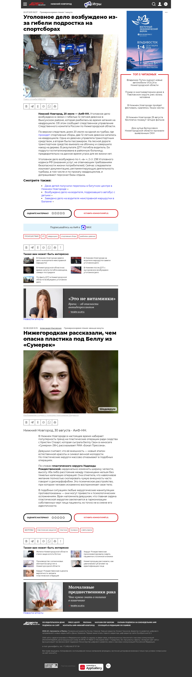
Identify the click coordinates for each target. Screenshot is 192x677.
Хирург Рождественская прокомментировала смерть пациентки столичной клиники (98, 554)
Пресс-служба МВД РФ (34, 99)
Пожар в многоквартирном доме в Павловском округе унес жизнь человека (144, 95)
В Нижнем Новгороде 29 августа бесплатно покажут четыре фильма (144, 118)
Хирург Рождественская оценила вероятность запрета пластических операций (52, 573)
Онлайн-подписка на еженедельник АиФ (136, 622)
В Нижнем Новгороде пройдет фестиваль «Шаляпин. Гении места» (144, 106)
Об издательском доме (53, 622)
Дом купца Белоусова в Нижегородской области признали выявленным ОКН (144, 131)
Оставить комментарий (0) (96, 213)
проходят (44, 135)
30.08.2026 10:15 (30, 328)
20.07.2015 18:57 (30, 12)
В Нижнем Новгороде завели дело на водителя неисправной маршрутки (51, 260)
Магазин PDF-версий (104, 622)
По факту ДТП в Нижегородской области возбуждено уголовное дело (51, 279)
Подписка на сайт (50, 625)
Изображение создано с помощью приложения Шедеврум (51, 415)
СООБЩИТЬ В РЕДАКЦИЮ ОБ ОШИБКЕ (114, 625)
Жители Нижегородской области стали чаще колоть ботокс (52, 553)
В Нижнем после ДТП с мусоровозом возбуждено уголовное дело (96, 270)
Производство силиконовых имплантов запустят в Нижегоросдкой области (49, 563)
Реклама (87, 622)
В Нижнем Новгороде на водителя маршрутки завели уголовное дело (97, 260)
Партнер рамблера (68, 666)
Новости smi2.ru (33, 319)
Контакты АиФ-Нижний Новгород (78, 625)
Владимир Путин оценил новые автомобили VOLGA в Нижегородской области (144, 83)
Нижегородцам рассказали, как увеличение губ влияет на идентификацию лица (99, 563)
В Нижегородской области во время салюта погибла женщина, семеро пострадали (51, 270)
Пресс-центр (74, 622)
